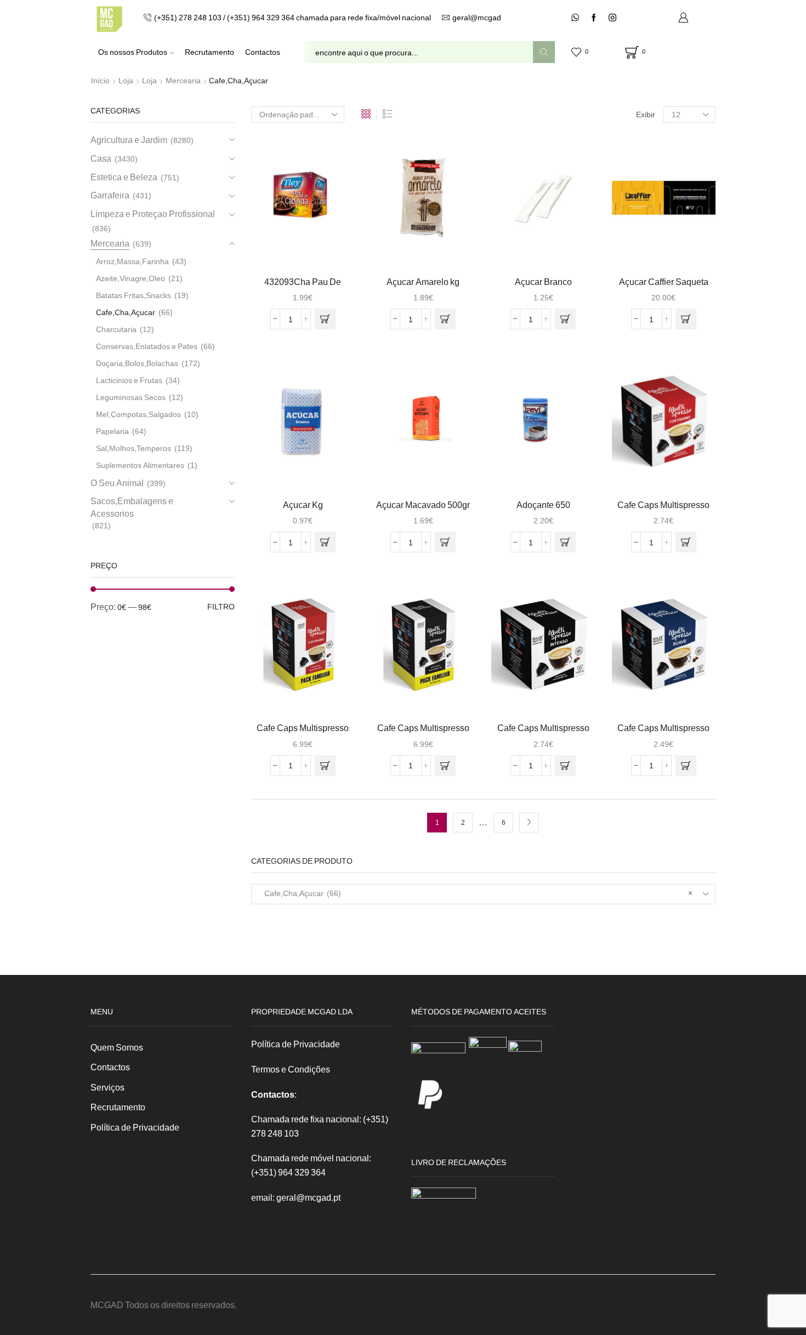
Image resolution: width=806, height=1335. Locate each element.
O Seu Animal (117, 482)
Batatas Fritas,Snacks (133, 295)
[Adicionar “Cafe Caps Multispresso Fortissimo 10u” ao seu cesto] (686, 542)
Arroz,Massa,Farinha (132, 261)
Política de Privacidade (134, 1127)
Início (100, 80)
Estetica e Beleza (123, 177)
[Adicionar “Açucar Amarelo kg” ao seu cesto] (445, 319)
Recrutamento (209, 51)
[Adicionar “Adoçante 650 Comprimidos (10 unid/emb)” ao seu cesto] (565, 542)
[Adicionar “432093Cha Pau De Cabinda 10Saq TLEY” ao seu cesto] (325, 319)
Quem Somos (116, 1047)
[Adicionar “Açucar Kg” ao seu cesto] (325, 542)
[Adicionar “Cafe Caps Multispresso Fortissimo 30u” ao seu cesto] (325, 765)
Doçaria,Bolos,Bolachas (137, 363)
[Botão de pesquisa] (544, 52)
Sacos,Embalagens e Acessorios (131, 506)
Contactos (262, 51)
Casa (100, 158)
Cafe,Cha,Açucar (125, 312)
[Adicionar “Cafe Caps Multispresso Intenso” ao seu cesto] (565, 765)
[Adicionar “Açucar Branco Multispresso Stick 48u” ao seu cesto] (565, 319)
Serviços (107, 1087)
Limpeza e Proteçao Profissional (152, 213)
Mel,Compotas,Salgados (138, 414)
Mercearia (183, 80)
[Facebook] (594, 18)
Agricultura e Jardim (128, 139)
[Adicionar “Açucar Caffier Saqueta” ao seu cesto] (686, 319)
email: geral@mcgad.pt (295, 1197)
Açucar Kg (303, 504)
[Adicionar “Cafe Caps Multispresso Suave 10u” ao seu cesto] (686, 765)
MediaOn (696, 1304)
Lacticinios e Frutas (129, 380)
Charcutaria (116, 329)
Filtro (221, 606)
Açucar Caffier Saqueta (663, 281)
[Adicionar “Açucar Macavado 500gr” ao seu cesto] (445, 542)
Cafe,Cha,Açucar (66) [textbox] (476, 893)
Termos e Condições (290, 1069)
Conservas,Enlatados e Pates (146, 346)
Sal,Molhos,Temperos (133, 448)
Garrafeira (109, 195)
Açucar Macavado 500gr (423, 504)
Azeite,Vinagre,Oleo (130, 278)
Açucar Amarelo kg (423, 281)
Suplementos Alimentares (140, 465)
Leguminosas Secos (131, 397)
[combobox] (483, 894)
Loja (125, 80)
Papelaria (112, 431)
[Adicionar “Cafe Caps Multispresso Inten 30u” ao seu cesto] (445, 765)
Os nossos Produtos (132, 51)
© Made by (656, 1304)
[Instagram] (612, 18)
